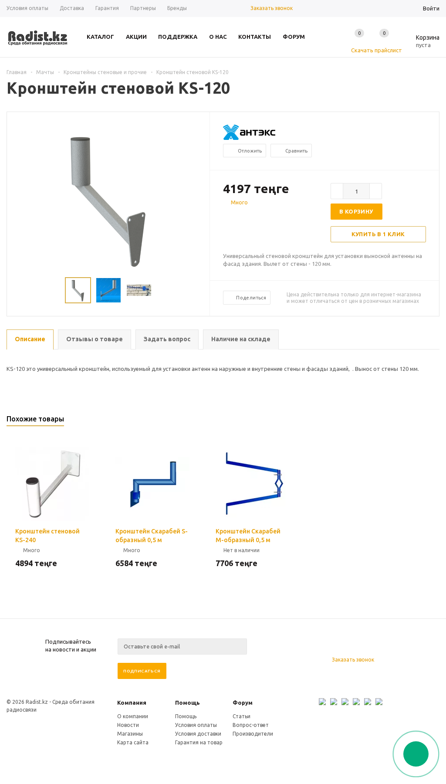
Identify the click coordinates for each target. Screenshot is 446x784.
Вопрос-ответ (251, 725)
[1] (227, 218)
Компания (131, 702)
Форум (243, 702)
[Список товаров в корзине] (421, 43)
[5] (262, 218)
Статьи (241, 716)
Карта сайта (133, 742)
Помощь (187, 702)
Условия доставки (198, 733)
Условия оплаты (196, 725)
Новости (128, 725)
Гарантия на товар (199, 742)
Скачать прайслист (376, 50)
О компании (132, 716)
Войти (431, 8)
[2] (236, 218)
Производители (253, 733)
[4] (253, 218)
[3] (244, 218)
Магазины (130, 733)
